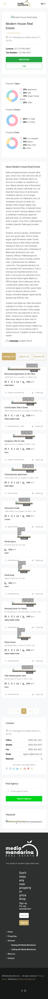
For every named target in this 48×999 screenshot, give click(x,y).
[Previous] (11, 711)
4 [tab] (29, 824)
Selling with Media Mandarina (24, 949)
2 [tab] (21, 824)
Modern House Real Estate (16, 393)
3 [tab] (25, 824)
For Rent (34, 371)
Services (11, 941)
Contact (11, 958)
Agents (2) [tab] (24, 356)
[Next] (36, 711)
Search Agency (24, 798)
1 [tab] (17, 824)
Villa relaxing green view (15, 675)
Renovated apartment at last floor (19, 374)
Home (10, 932)
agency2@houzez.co (32, 754)
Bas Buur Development (26, 979)
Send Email (24, 59)
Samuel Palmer (13, 493)
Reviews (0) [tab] (39, 356)
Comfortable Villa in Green (16, 407)
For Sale (29, 438)
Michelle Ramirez (13, 426)
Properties (12, 936)
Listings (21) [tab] (9, 356)
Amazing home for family (15, 608)
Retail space (10, 541)
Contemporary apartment (15, 474)
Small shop (9, 575)
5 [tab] (33, 824)
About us (11, 954)
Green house (10, 642)
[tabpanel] (24, 821)
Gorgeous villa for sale (14, 441)
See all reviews (13, 33)
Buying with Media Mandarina (24, 945)
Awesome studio (12, 508)
